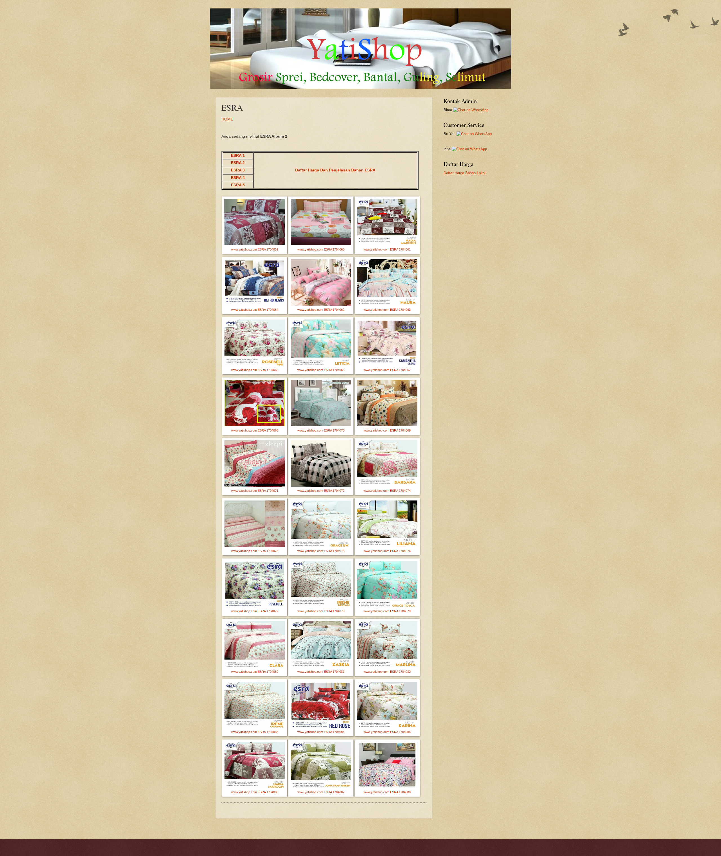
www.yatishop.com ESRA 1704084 (320, 732)
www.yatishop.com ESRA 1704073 (254, 551)
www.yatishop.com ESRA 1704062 (320, 309)
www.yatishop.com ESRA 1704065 (254, 370)
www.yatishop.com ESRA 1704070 (320, 430)
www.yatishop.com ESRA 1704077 (254, 611)
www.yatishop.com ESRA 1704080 (254, 671)
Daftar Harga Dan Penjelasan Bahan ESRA (335, 170)
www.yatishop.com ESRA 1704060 (320, 249)
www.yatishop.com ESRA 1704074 (387, 490)
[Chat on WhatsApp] (470, 110)
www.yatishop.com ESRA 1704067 (387, 370)
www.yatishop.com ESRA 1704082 (387, 671)
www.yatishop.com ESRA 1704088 (387, 792)
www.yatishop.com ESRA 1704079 (387, 611)
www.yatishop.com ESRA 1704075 (320, 551)
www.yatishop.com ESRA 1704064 (254, 309)
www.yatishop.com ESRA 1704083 (254, 732)
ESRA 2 (238, 163)
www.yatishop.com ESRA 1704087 (320, 792)
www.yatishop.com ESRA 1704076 (387, 551)
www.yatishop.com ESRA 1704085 (387, 732)
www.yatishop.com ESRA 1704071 (254, 490)
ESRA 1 (238, 155)
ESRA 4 (238, 178)
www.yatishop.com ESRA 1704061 (387, 249)
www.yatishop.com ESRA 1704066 (320, 370)
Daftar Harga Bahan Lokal (465, 173)
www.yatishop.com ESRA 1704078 (320, 611)
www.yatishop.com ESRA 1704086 (254, 792)
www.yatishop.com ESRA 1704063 (387, 309)
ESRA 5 (238, 185)
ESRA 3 (238, 170)
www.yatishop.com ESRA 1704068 (254, 430)
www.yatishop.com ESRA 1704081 (320, 671)
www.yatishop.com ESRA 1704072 (320, 490)
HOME (227, 119)
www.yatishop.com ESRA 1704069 (387, 430)
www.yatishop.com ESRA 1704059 (254, 249)
